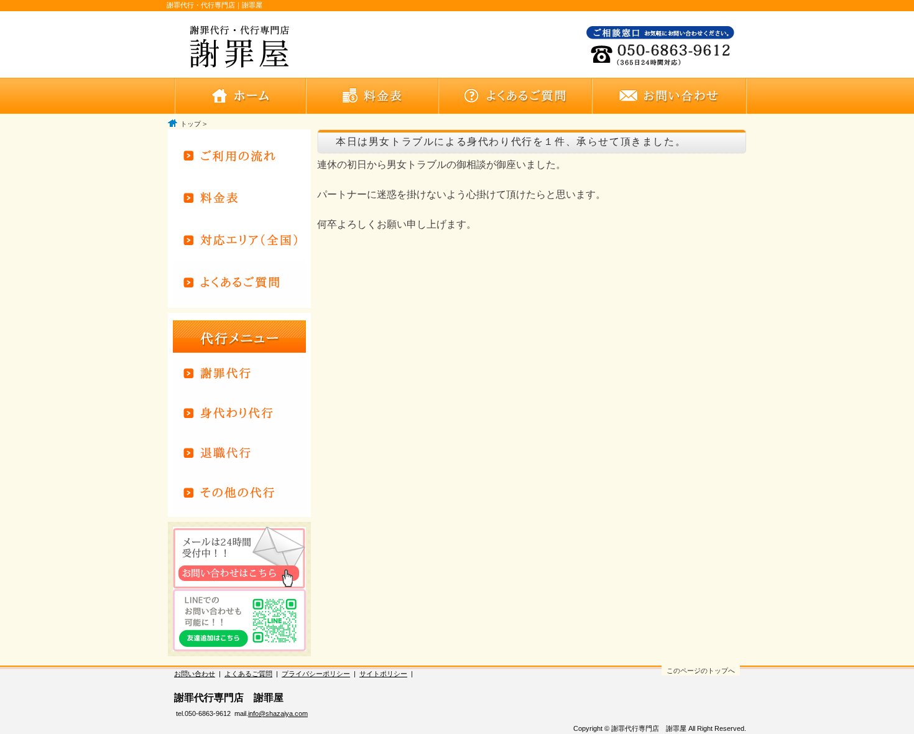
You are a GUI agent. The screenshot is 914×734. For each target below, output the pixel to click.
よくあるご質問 (248, 673)
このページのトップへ (701, 670)
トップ (190, 124)
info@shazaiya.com (278, 713)
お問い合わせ (194, 673)
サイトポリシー (383, 673)
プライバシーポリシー (316, 673)
